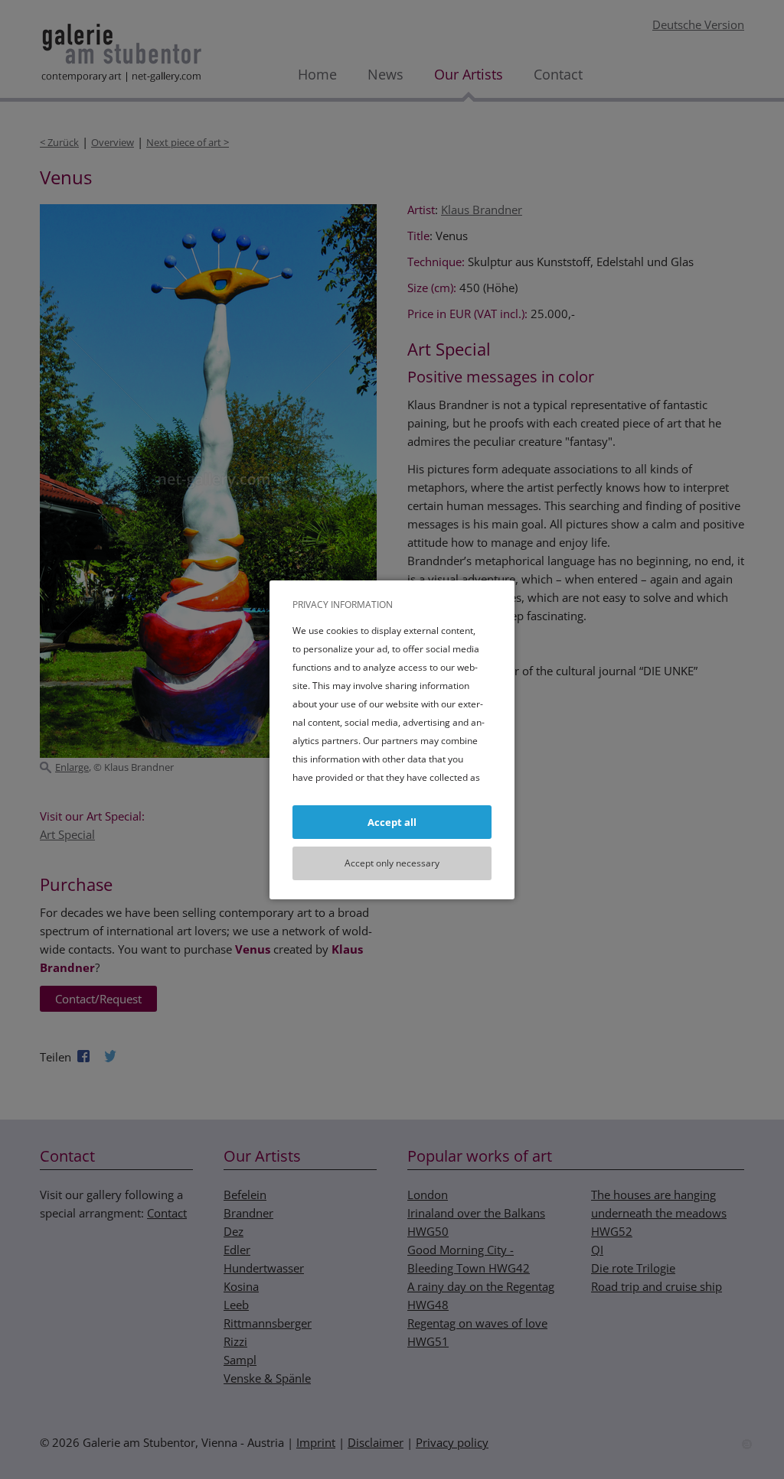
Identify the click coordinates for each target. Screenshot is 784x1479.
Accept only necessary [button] (392, 863)
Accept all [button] (392, 822)
